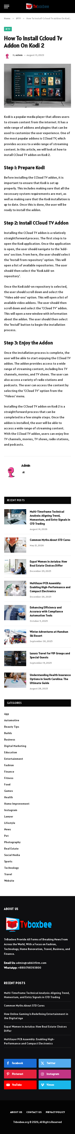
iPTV (8, 29)
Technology (11, 868)
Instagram (10, 810)
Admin (19, 55)
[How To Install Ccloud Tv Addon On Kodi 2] (37, 86)
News (7, 829)
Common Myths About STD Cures (50, 540)
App (6, 714)
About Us (16, 1112)
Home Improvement (16, 803)
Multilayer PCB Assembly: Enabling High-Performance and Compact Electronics (50, 587)
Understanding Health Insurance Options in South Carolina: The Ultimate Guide (50, 679)
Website (9, 880)
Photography (12, 842)
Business (9, 739)
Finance (9, 771)
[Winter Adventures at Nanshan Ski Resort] (15, 636)
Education (10, 752)
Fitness (8, 778)
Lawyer (8, 816)
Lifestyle (9, 823)
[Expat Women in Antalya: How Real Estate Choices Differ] (15, 566)
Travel (8, 874)
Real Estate (11, 848)
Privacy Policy (55, 1112)
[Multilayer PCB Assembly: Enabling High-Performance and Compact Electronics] (15, 588)
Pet (6, 836)
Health (8, 797)
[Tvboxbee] (37, 6)
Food (7, 784)
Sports (8, 861)
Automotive (11, 720)
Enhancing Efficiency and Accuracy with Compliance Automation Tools (46, 611)
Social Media (12, 855)
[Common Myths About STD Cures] (15, 545)
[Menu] (6, 6)
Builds (8, 733)
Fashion (9, 765)
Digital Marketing (15, 746)
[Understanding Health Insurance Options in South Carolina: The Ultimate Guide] (15, 680)
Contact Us (34, 1112)
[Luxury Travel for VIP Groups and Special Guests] (15, 658)
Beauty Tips (11, 726)
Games (8, 791)
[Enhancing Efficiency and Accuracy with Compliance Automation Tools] (15, 612)
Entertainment (13, 759)
